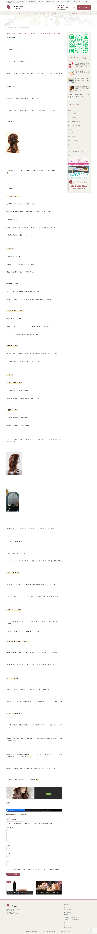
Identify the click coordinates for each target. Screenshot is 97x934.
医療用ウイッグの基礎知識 (20, 814)
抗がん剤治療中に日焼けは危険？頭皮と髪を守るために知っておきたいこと (82, 65)
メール (9, 853)
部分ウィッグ (71, 144)
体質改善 (70, 129)
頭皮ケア (70, 132)
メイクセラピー (72, 117)
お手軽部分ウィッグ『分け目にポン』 (72, 919)
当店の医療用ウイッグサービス (75, 151)
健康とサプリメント (73, 140)
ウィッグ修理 (68, 912)
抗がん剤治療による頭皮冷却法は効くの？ (82, 95)
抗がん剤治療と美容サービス (75, 121)
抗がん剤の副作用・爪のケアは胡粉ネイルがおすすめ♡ (82, 80)
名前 (8, 845)
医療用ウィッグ (72, 110)
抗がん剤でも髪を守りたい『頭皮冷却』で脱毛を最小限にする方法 (82, 88)
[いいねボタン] (8, 803)
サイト (8, 861)
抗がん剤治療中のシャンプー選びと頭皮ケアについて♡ (82, 73)
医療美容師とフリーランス (74, 125)
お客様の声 (67, 924)
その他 (70, 155)
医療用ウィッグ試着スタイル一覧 (72, 917)
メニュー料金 (68, 909)
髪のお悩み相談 (72, 136)
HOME (66, 904)
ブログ (66, 922)
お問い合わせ (85, 7)
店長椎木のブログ (72, 113)
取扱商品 (67, 914)
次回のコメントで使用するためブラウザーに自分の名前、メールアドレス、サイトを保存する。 (34, 869)
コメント (9, 827)
